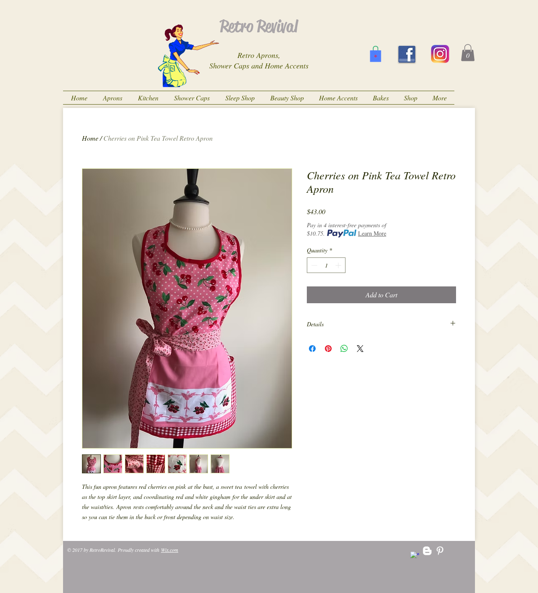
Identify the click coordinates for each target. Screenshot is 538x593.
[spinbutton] (326, 265)
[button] (468, 52)
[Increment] (339, 265)
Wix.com (169, 549)
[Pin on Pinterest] (328, 349)
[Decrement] (313, 265)
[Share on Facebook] (312, 349)
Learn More (372, 233)
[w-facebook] (414, 555)
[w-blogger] (427, 550)
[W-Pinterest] (439, 550)
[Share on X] (360, 349)
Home (90, 138)
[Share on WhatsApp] (344, 349)
